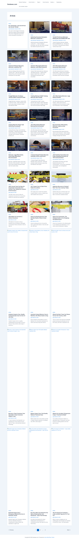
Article (10, 23)
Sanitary (52, 2)
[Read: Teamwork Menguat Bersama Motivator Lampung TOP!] (17, 55)
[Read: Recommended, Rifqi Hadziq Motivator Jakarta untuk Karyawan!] (61, 114)
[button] (26, 2)
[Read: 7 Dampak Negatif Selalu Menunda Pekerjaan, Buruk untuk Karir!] (39, 145)
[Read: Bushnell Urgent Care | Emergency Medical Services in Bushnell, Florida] (17, 468)
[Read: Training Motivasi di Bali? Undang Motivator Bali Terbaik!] (39, 86)
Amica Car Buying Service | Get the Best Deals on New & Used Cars (39, 218)
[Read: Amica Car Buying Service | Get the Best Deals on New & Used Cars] (39, 206)
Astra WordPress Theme (49, 537)
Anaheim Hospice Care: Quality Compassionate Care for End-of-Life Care (17, 316)
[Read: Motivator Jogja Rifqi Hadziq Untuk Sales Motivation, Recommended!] (17, 145)
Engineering (59, 2)
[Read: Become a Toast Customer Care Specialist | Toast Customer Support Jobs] (17, 369)
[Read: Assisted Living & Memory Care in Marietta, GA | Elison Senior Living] (39, 269)
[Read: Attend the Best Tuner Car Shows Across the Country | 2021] (61, 269)
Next (68, 530)
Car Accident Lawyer (23, 6)
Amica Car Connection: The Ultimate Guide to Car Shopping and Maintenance (61, 218)
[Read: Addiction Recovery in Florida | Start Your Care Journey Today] (61, 176)
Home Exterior (32, 2)
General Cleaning (22, 2)
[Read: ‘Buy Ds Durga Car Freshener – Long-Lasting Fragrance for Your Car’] (61, 468)
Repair (38, 2)
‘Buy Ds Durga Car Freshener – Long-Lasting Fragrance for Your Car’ (61, 514)
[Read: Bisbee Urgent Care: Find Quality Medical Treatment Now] (39, 369)
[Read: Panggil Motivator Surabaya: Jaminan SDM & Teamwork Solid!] (17, 86)
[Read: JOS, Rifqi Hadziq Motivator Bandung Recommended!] (39, 114)
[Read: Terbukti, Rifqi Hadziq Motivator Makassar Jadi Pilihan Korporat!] (39, 55)
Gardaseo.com (12, 4)
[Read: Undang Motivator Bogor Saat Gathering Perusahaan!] (17, 114)
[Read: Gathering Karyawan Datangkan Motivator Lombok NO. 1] (39, 27)
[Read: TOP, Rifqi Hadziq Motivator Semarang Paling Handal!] (61, 55)
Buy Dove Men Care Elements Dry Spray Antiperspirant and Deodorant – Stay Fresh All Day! (39, 514)
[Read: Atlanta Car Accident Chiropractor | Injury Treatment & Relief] (61, 369)
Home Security (46, 2)
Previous (11, 530)
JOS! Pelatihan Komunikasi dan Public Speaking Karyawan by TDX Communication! (61, 156)
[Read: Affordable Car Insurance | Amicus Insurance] (17, 206)
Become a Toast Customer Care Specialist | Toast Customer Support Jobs (17, 415)
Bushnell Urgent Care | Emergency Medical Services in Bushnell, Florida (17, 514)
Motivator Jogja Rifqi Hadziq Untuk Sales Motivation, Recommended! (16, 156)
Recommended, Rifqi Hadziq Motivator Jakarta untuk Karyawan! (60, 126)
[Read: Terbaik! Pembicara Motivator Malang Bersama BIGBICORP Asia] (61, 27)
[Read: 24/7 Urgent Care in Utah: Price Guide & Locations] (39, 176)
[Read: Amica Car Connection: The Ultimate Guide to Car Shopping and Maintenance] (61, 206)
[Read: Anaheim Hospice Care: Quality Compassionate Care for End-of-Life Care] (17, 269)
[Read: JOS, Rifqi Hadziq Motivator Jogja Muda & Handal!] (61, 86)
